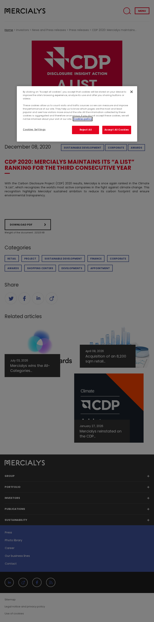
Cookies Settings (34, 129)
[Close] (131, 91)
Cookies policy (82, 119)
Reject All (86, 129)
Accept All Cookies (116, 129)
